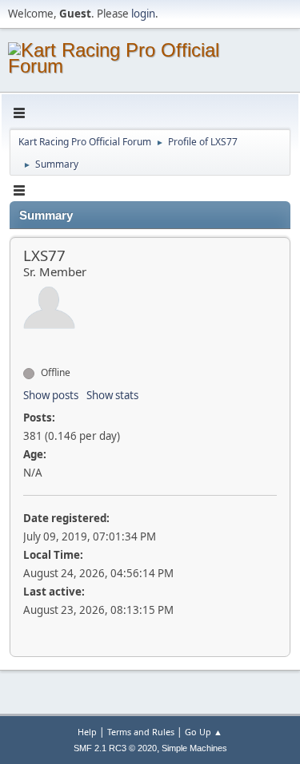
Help (87, 732)
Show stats (112, 395)
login (143, 13)
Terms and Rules (140, 732)
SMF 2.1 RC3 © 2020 (115, 748)
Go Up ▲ (203, 732)
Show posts (50, 395)
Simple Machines (194, 748)
